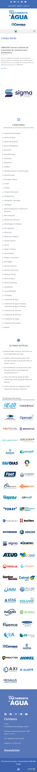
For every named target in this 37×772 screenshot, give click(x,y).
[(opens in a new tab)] (18, 25)
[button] (1, 25)
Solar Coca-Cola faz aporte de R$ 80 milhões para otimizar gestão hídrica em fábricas (18, 379)
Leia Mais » (4, 68)
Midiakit (19, 6)
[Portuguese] (31, 769)
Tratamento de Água (10, 761)
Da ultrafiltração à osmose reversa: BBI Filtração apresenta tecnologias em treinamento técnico (17, 370)
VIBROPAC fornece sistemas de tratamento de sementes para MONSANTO (14, 50)
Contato (26, 6)
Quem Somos (12, 6)
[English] (28, 769)
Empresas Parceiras (12, 398)
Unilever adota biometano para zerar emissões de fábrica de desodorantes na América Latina (18, 360)
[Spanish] (34, 769)
